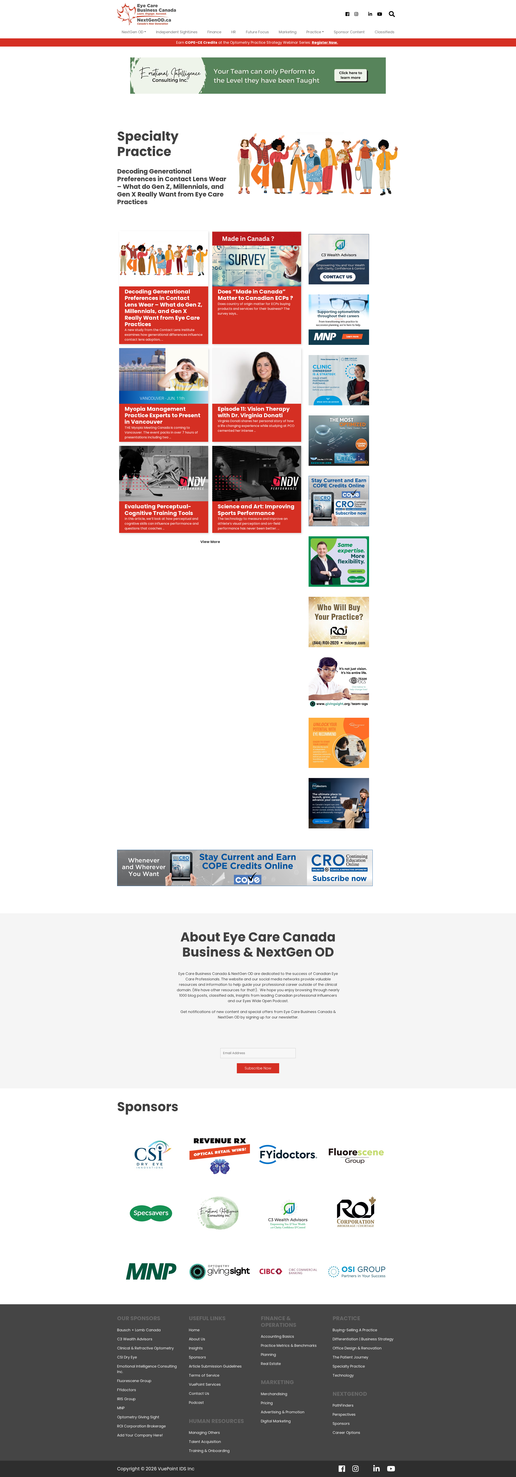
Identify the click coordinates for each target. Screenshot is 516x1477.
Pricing (267, 1402)
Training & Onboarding (209, 1450)
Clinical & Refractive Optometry (145, 1348)
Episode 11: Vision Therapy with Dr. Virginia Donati (254, 412)
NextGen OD (132, 31)
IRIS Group (126, 1398)
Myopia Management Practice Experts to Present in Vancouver (162, 415)
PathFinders (343, 1405)
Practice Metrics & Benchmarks (289, 1345)
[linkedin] (370, 14)
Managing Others (204, 1432)
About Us (197, 1339)
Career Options (346, 1432)
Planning (268, 1354)
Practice (313, 31)
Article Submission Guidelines (215, 1366)
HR (233, 31)
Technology (343, 1375)
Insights (196, 1348)
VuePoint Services (205, 1384)
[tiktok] (363, 14)
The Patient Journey (350, 1357)
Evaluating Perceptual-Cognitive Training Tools (159, 510)
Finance (214, 31)
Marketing (287, 31)
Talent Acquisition (205, 1441)
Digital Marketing (276, 1421)
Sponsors (197, 1357)
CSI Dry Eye (127, 1357)
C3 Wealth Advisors (134, 1339)
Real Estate (271, 1363)
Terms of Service (204, 1375)
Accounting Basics (277, 1336)
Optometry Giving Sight (138, 1417)
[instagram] (356, 14)
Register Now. (325, 42)
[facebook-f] (347, 14)
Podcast (196, 1402)
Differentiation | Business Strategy (363, 1339)
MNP (121, 1407)
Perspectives (344, 1414)
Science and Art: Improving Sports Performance (256, 510)
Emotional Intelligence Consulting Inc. (147, 1369)
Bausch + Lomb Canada (139, 1329)
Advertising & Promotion (282, 1412)
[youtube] (380, 14)
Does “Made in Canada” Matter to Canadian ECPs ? (255, 295)
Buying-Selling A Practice (355, 1329)
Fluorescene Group (134, 1380)
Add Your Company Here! (140, 1435)
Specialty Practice (349, 1366)
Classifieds (384, 31)
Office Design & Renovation (357, 1348)
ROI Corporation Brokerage (141, 1426)
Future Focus (257, 31)
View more (210, 541)
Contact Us (199, 1393)
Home (194, 1329)
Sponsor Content (349, 31)
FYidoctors (126, 1389)
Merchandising (274, 1393)
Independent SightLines (177, 31)
